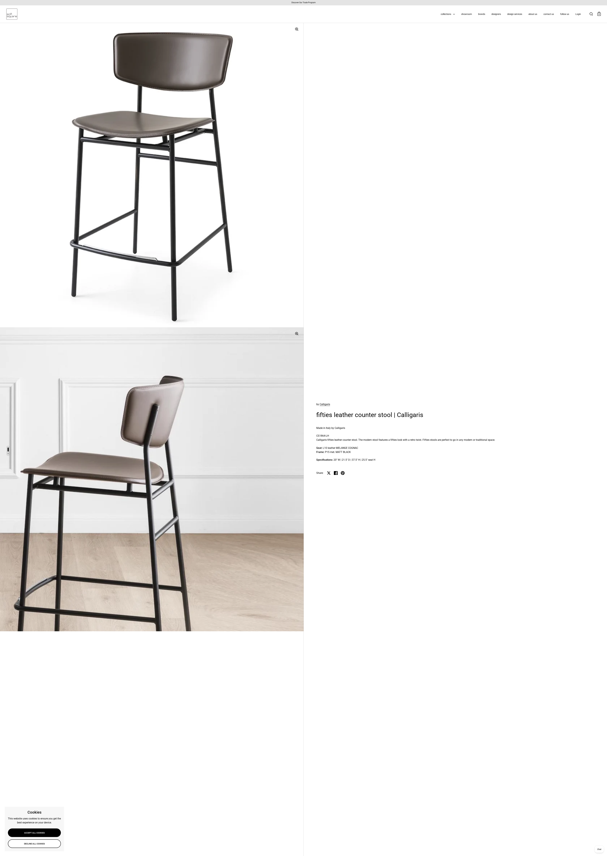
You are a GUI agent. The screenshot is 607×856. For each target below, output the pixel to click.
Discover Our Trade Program (303, 3)
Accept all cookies (34, 833)
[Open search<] (591, 14)
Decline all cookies (34, 844)
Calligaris (325, 404)
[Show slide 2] (8, 453)
